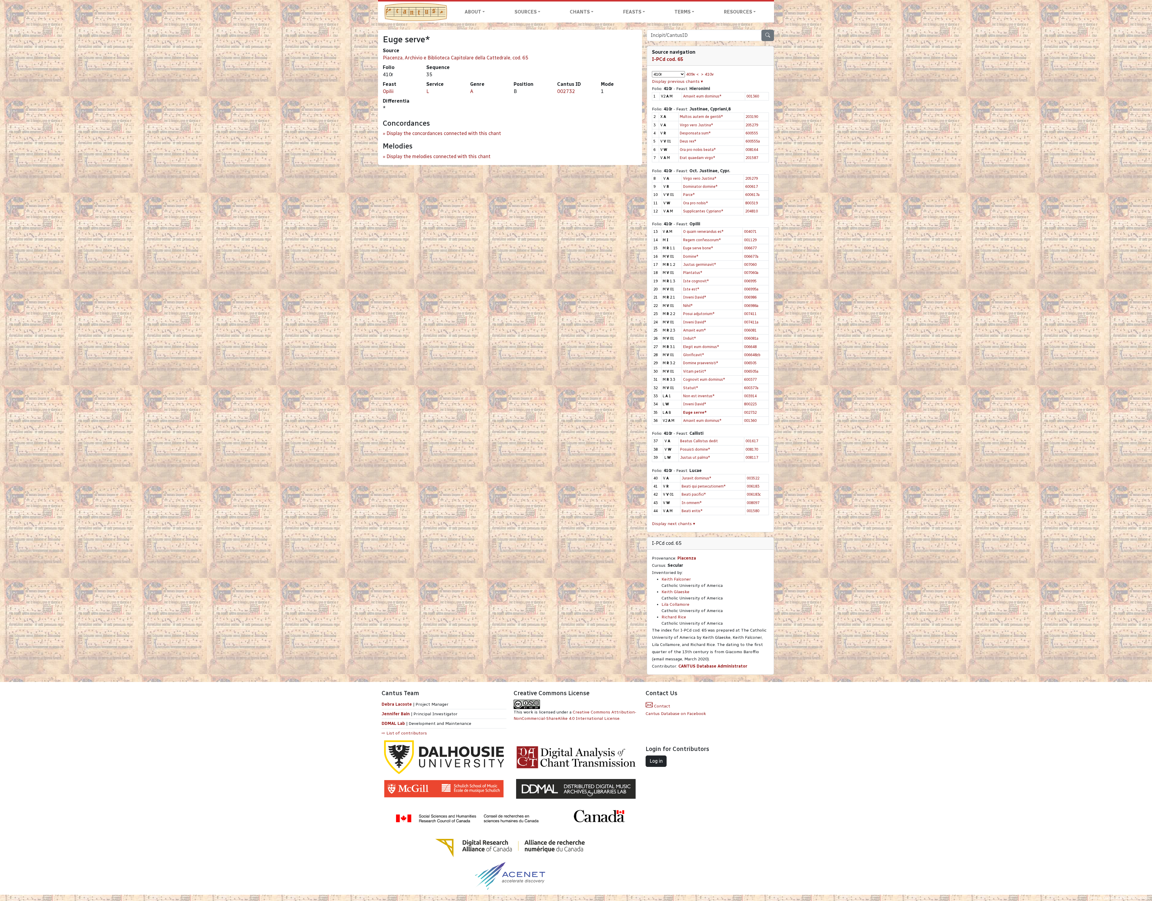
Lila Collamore (675, 604)
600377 (750, 379)
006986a (751, 305)
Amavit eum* (694, 330)
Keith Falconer (676, 579)
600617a (752, 194)
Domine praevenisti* (700, 363)
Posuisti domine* (695, 449)
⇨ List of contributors (404, 733)
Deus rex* (688, 141)
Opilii (388, 91)
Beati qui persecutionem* (704, 486)
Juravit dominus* (696, 478)
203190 (752, 116)
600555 (752, 133)
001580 (753, 511)
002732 (566, 91)
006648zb (752, 355)
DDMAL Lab (393, 723)
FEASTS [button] (632, 12)
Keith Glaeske (675, 591)
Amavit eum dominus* (702, 96)
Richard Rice (674, 617)
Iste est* (691, 289)
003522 (753, 478)
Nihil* (688, 305)
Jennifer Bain (396, 713)
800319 (751, 203)
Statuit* (690, 388)
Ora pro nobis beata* (698, 149)
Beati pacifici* (694, 494)
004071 (750, 231)
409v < (692, 74)
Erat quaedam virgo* (697, 157)
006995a (751, 289)
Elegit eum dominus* (701, 346)
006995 (750, 281)
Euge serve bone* (698, 248)
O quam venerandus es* (703, 231)
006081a (751, 338)
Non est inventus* (699, 396)
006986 (750, 297)
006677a (751, 256)
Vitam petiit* (694, 371)
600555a (753, 141)
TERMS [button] (682, 12)
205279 (752, 125)
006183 (753, 486)
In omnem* (692, 502)
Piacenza (686, 558)
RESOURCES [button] (738, 12)
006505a (751, 371)
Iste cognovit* (696, 281)
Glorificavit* (693, 355)
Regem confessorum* (702, 240)
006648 (750, 346)
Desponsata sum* (695, 133)
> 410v (707, 74)
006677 (750, 248)
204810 (751, 211)
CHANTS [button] (580, 12)
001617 (752, 441)
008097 (753, 502)
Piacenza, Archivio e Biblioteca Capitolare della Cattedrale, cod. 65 (455, 58)
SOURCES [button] (525, 12)
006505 (750, 363)
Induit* (689, 338)
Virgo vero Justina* (696, 125)
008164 (752, 149)
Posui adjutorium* (699, 313)
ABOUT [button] (473, 12)
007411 (750, 313)
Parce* (689, 194)
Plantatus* (692, 272)
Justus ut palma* (695, 457)
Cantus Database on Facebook (676, 713)
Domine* (690, 256)
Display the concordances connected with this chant (443, 133)
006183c (754, 494)
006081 (750, 330)
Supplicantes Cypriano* (703, 211)
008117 (752, 457)
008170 (752, 449)
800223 (750, 404)
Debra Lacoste (397, 704)
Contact (661, 706)
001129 (750, 240)
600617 (751, 186)
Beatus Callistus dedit (699, 441)
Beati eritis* (692, 511)
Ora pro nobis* (695, 203)
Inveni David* (694, 297)
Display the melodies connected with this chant (438, 156)
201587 (752, 157)
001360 (752, 96)
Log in (656, 761)
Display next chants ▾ (673, 523)
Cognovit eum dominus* (704, 379)
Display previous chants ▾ (677, 81)
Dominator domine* (700, 186)
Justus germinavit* (699, 264)
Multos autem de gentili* (701, 116)
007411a (751, 322)
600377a (751, 388)
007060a (751, 272)
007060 (750, 264)
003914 (750, 396)
